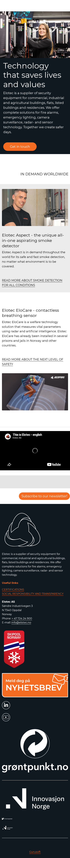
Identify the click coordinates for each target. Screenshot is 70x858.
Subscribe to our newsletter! (44, 496)
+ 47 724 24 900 (22, 618)
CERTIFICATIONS (13, 589)
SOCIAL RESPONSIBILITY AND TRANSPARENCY (32, 593)
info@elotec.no (21, 622)
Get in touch (20, 147)
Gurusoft (35, 851)
